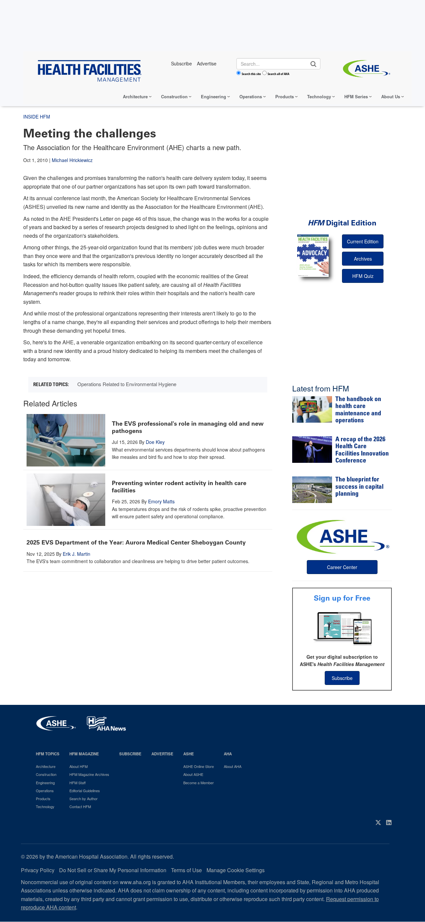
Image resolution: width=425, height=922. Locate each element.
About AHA (232, 766)
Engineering (213, 96)
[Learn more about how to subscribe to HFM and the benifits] (342, 628)
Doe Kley (155, 442)
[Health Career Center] (342, 536)
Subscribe (342, 678)
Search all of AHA (278, 74)
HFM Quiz (363, 276)
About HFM (78, 766)
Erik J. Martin (76, 553)
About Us (390, 96)
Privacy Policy (37, 870)
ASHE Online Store (198, 766)
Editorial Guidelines (84, 790)
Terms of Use (186, 870)
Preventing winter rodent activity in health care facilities (179, 486)
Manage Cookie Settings (236, 870)
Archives (363, 258)
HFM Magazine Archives (89, 774)
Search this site (251, 74)
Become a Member (198, 782)
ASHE (188, 754)
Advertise (162, 754)
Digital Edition (342, 222)
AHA (228, 754)
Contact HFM (80, 806)
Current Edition (363, 241)
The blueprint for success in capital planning (359, 487)
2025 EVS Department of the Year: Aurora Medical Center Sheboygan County (136, 542)
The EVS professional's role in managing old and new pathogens (188, 427)
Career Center (342, 567)
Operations (250, 96)
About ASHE (193, 774)
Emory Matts (161, 501)
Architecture (135, 96)
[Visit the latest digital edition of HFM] (313, 255)
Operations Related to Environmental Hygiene (126, 383)
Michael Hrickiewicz (72, 160)
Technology (319, 96)
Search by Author (83, 798)
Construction (174, 96)
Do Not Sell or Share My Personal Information (112, 870)
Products (284, 96)
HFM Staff (77, 782)
